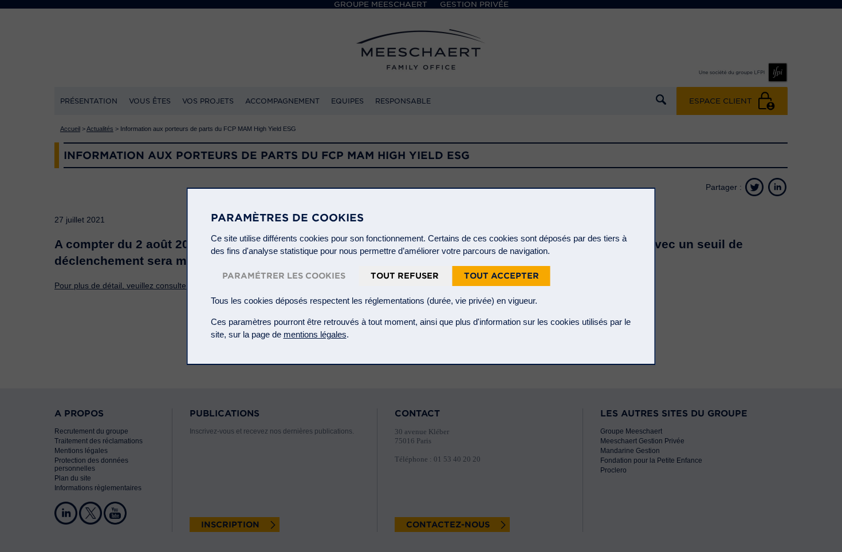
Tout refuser (405, 275)
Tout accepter (501, 275)
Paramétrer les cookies (283, 275)
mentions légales (315, 334)
